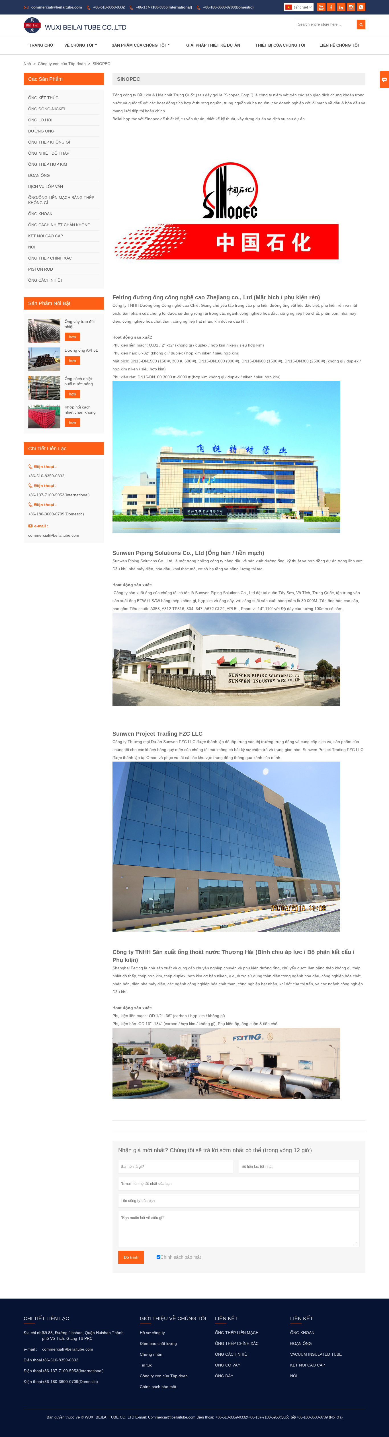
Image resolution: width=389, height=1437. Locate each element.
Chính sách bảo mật (158, 1386)
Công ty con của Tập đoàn (62, 63)
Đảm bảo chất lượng (158, 1343)
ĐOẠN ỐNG (39, 175)
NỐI (31, 247)
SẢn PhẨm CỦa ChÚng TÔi (139, 45)
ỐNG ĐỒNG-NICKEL (47, 109)
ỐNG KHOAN (40, 213)
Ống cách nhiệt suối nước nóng (79, 381)
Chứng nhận (151, 1354)
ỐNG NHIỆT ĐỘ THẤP (48, 153)
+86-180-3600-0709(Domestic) (228, 7)
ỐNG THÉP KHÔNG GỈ (49, 142)
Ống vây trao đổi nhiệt (80, 324)
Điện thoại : (32, 1360)
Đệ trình (131, 1257)
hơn (72, 337)
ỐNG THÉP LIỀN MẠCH (237, 1332)
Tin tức (146, 1365)
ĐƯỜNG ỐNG (41, 131)
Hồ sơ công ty (152, 1332)
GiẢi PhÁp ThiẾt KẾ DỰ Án (213, 45)
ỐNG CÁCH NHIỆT (45, 280)
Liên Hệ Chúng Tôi (339, 45)
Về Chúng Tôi (78, 45)
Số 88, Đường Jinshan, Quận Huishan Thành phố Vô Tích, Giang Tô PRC (83, 1335)
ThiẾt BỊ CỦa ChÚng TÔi (280, 45)
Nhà (27, 63)
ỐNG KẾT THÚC (43, 98)
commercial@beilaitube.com (56, 7)
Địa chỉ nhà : (32, 1332)
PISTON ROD (40, 269)
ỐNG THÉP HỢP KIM (47, 164)
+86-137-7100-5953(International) (164, 7)
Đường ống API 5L (81, 350)
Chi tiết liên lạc (46, 1318)
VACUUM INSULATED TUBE (316, 1354)
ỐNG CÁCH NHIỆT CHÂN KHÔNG (59, 225)
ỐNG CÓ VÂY (227, 1365)
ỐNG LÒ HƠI (40, 120)
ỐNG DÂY (224, 1376)
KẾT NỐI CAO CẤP (45, 236)
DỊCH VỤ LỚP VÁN (45, 186)
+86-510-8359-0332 (109, 7)
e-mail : (30, 1349)
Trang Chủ (41, 45)
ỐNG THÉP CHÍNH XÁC (50, 258)
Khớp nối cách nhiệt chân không (80, 409)
